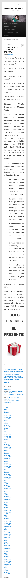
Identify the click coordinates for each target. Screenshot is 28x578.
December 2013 (7, 547)
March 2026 (6, 412)
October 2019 (7, 479)
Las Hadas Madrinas (13, 23)
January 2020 (7, 474)
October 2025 (7, 419)
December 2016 (7, 510)
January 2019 (7, 487)
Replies (21, 359)
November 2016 (7, 512)
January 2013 (7, 558)
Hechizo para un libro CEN (9, 29)
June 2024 (6, 428)
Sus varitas (6, 26)
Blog (17, 32)
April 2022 (6, 452)
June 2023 (6, 439)
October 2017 (7, 501)
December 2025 (7, 415)
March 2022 (6, 453)
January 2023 (7, 445)
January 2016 (7, 520)
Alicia (5, 394)
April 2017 (6, 505)
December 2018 (7, 488)
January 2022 (7, 455)
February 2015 (7, 532)
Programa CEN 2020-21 (13, 359)
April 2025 (6, 423)
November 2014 (7, 536)
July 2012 (6, 566)
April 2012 (6, 570)
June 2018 (6, 491)
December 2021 (7, 456)
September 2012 (7, 564)
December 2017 (7, 498)
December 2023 (7, 434)
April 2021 (6, 463)
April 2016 (6, 517)
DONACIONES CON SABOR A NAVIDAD (13, 370)
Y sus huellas (13, 26)
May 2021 (6, 461)
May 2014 (6, 540)
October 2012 (7, 562)
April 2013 (6, 554)
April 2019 (6, 483)
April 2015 (6, 531)
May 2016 (6, 515)
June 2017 (6, 502)
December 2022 (7, 447)
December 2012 (7, 559)
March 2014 (6, 543)
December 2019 (7, 475)
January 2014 (7, 545)
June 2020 (6, 469)
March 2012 (6, 572)
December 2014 (7, 534)
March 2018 (6, 496)
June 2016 (6, 513)
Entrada (5, 23)
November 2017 (7, 499)
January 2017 (7, 509)
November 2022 (7, 449)
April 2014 (6, 542)
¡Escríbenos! (6, 35)
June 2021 (6, 460)
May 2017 (6, 504)
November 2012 (7, 561)
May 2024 (6, 430)
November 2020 (7, 466)
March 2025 (6, 425)
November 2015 (7, 523)
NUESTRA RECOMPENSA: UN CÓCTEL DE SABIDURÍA (11, 48)
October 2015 (7, 524)
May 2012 (6, 569)
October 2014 (7, 537)
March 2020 (6, 472)
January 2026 (7, 414)
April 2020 (6, 471)
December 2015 (7, 521)
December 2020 (7, 464)
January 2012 (7, 573)
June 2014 (6, 539)
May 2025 (6, 422)
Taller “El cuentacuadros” (9, 32)
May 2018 (6, 493)
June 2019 (6, 480)
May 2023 (6, 441)
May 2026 (6, 409)
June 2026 (6, 407)
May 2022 (6, 450)
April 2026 (6, 411)
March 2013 (6, 556)
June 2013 (6, 551)
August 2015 (6, 528)
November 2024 (7, 426)
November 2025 (7, 417)
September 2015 (7, 526)
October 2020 (7, 467)
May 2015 (6, 529)
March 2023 (6, 444)
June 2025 (6, 420)
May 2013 (6, 553)
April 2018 (6, 494)
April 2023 (6, 442)
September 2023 (7, 437)
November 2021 (7, 458)
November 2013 (7, 548)
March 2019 (6, 485)
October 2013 (7, 550)
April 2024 (6, 431)
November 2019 (7, 477)
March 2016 (6, 518)
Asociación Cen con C (13, 8)
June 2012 (6, 567)
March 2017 (6, 507)
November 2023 (7, 436)
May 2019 (6, 482)
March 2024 (6, 433)
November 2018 (7, 490)
